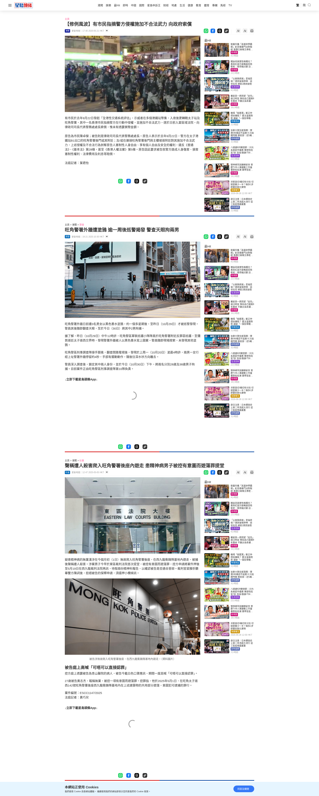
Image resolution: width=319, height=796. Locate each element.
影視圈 (234, 53)
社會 (81, 460)
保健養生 (235, 190)
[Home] (23, 5)
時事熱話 (235, 121)
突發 (81, 224)
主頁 (67, 19)
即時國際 (235, 139)
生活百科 (235, 87)
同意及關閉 (243, 789)
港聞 (74, 224)
